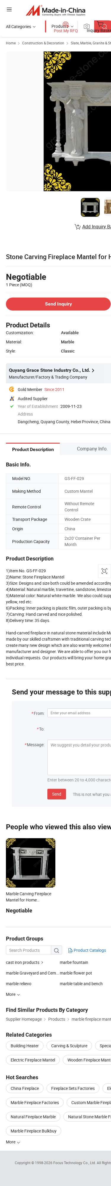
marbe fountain (74, 962)
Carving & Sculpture (69, 1045)
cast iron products (22, 962)
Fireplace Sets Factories (73, 1088)
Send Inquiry (58, 304)
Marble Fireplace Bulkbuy (34, 1131)
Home (11, 43)
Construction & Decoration (43, 43)
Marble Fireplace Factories (35, 1102)
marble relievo (18, 983)
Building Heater (25, 1045)
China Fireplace (25, 1088)
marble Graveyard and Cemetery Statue (33, 973)
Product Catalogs (89, 950)
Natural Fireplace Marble (33, 1116)
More (11, 1142)
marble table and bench (81, 983)
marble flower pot (76, 973)
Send (56, 794)
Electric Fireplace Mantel (33, 1060)
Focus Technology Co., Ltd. (75, 1162)
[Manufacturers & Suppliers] (55, 10)
